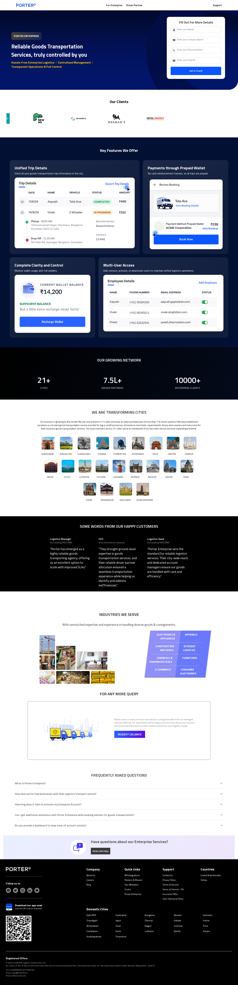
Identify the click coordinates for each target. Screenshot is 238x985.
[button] (100, 851)
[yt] (37, 890)
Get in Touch (195, 70)
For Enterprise (114, 5)
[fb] (8, 890)
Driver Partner (134, 5)
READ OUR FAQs (100, 851)
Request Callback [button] (129, 734)
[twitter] (15, 890)
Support (217, 5)
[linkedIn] (29, 890)
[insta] (22, 890)
